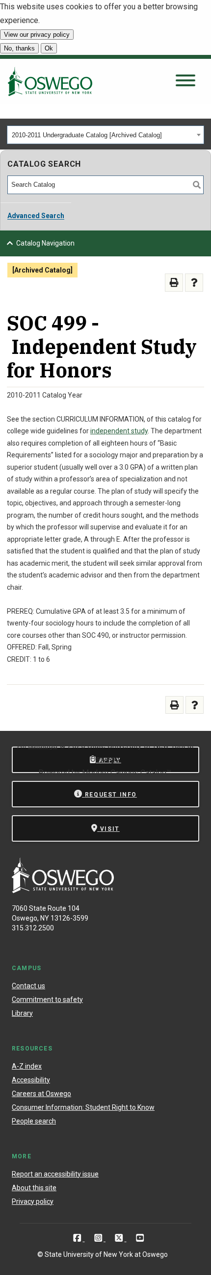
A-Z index (27, 1066)
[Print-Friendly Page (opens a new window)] (174, 283)
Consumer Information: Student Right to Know (83, 1107)
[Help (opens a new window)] (194, 283)
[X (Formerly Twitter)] (120, 1238)
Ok (49, 48)
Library (22, 1013)
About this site (34, 1188)
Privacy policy (32, 1201)
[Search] (197, 184)
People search (34, 1121)
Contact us (28, 986)
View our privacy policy (37, 34)
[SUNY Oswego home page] (50, 81)
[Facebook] (78, 1238)
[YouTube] (140, 1238)
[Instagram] (99, 1238)
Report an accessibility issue (55, 1174)
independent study (119, 431)
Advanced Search (35, 216)
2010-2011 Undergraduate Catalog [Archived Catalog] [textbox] (87, 135)
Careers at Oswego (41, 1094)
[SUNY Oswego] (63, 890)
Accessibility (31, 1080)
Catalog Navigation (45, 243)
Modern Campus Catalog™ (126, 772)
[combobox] (105, 134)
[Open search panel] (185, 81)
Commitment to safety (47, 999)
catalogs (42, 745)
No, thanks (19, 48)
